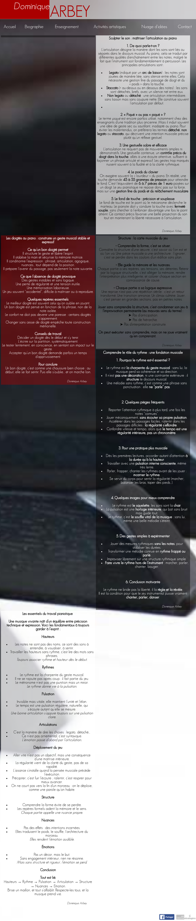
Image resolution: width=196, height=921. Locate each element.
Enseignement (67, 26)
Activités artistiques (110, 26)
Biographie (34, 26)
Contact (185, 26)
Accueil (10, 26)
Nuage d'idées (154, 26)
